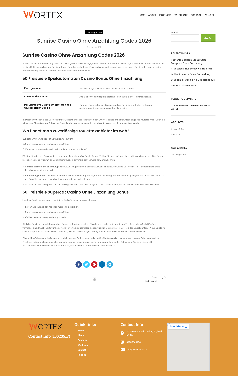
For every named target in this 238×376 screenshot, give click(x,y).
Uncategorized (178, 154)
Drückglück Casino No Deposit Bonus (193, 79)
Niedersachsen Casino (184, 85)
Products (82, 340)
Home (81, 330)
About (81, 335)
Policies (82, 354)
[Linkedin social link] (102, 264)
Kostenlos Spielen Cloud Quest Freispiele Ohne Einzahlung (189, 61)
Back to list (94, 279)
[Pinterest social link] (94, 264)
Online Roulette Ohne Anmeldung (190, 74)
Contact (82, 350)
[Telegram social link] (110, 264)
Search (174, 31)
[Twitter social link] (86, 264)
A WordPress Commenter (188, 105)
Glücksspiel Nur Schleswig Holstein (191, 68)
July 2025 (176, 134)
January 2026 (177, 129)
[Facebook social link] (78, 264)
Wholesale (83, 345)
